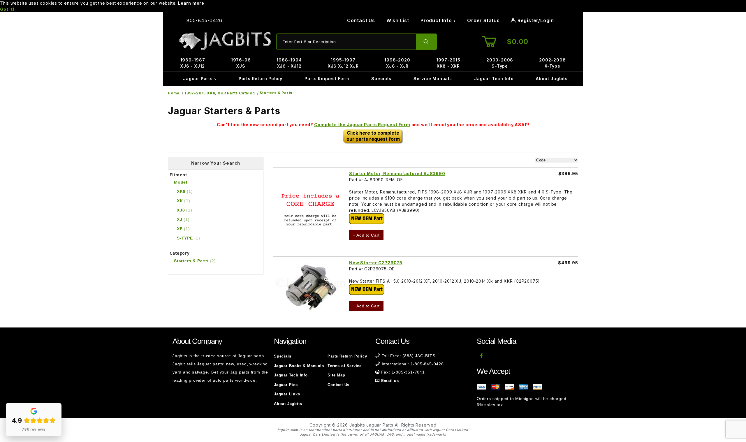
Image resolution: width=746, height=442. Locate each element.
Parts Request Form (327, 78)
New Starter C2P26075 (375, 262)
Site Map (336, 375)
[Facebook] (481, 355)
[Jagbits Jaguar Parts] (224, 41)
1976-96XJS (241, 62)
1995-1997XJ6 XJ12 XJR (343, 62)
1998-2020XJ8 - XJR (397, 62)
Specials (381, 78)
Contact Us (361, 20)
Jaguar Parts (198, 78)
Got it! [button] (7, 9)
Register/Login (535, 20)
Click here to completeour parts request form (373, 136)
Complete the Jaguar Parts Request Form (362, 124)
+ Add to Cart (366, 235)
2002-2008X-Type (552, 62)
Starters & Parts (276, 93)
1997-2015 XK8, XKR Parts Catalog (219, 93)
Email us (390, 380)
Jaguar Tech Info (494, 78)
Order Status (483, 20)
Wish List (397, 20)
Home (174, 93)
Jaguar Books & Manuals (299, 366)
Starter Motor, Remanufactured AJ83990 (397, 173)
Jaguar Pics (286, 385)
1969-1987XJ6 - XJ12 (192, 62)
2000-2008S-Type (499, 62)
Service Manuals (433, 78)
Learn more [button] (191, 3)
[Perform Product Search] (426, 42)
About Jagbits (551, 78)
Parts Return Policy (260, 78)
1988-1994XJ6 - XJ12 (289, 62)
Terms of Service (345, 366)
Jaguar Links (287, 394)
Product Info (436, 20)
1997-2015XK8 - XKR (448, 62)
